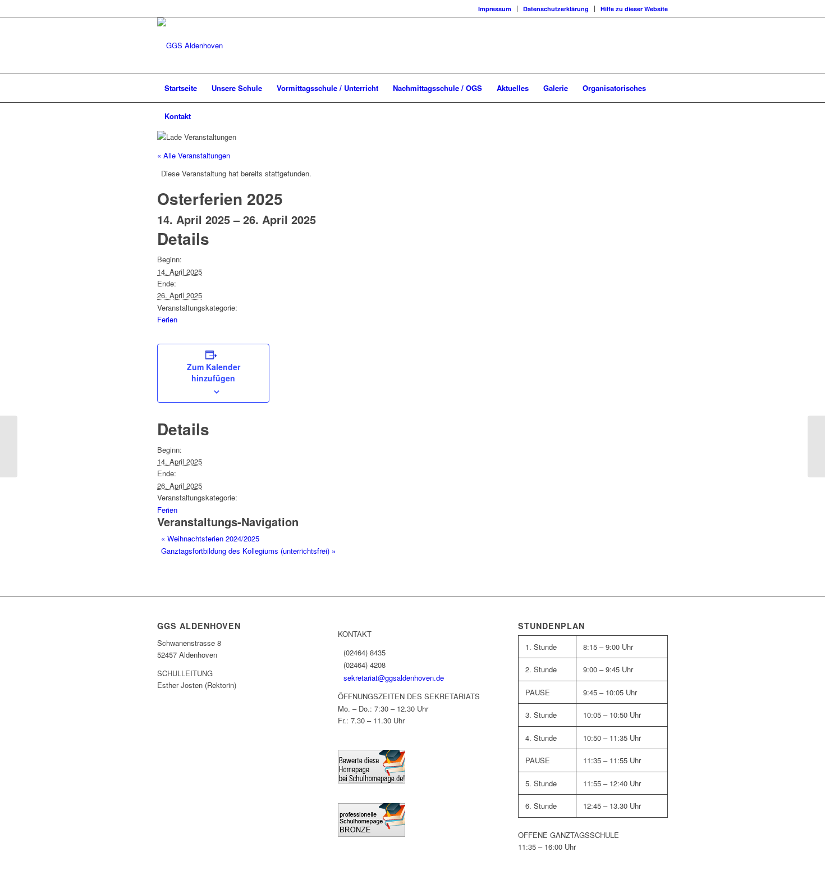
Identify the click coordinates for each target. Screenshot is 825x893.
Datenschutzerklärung (556, 8)
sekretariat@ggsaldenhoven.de (393, 677)
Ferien (167, 319)
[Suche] (660, 116)
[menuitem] (495, 9)
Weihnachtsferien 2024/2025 (210, 538)
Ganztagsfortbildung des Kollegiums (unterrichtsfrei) (248, 550)
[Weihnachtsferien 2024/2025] (8, 446)
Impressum (494, 8)
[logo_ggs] (190, 45)
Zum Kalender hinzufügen (213, 372)
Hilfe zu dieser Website (634, 8)
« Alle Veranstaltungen (193, 155)
